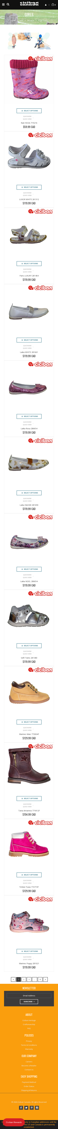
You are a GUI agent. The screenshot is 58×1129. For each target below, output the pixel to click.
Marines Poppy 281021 (29, 963)
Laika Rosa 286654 (29, 428)
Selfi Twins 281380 (29, 658)
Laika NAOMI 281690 (29, 505)
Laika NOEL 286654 (29, 581)
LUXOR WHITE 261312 (29, 199)
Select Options (30, 111)
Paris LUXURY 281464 (29, 275)
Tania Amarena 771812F (29, 810)
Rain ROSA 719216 (29, 123)
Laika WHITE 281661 (29, 352)
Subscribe (28, 1001)
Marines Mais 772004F (29, 734)
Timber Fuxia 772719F (29, 887)
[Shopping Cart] (53, 4)
